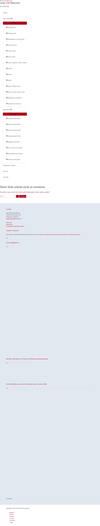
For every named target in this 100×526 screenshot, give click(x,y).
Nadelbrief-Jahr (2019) (13, 142)
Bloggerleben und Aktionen (15, 98)
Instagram (11, 512)
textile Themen (7, 18)
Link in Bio (5, 177)
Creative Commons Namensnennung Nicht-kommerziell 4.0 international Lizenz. (60, 234)
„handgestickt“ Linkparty (9, 165)
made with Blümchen (10, 3)
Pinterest (12, 516)
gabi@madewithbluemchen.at (14, 218)
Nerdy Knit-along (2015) (14, 159)
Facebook (12, 520)
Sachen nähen (11, 56)
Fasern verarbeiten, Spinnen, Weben (17, 62)
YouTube (12, 518)
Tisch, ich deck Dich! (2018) (15, 147)
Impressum (9, 222)
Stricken (10, 68)
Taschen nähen (12, 51)
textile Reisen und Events (14, 103)
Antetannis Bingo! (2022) (14, 136)
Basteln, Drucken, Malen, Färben (16, 92)
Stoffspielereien (12, 27)
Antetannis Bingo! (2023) (14, 130)
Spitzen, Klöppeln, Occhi (14, 86)
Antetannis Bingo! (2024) (14, 124)
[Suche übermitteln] (17, 196)
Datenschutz (9, 224)
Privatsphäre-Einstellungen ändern (15, 226)
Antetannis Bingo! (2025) (14, 118)
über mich (5, 171)
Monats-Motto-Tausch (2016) (15, 153)
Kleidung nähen (12, 33)
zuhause (5, 12)
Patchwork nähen (12, 45)
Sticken (10, 80)
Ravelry (12, 514)
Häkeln (9, 74)
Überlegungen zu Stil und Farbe (16, 39)
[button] (12, 19)
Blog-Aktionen (6, 109)
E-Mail (11, 522)
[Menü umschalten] (15, 23)
